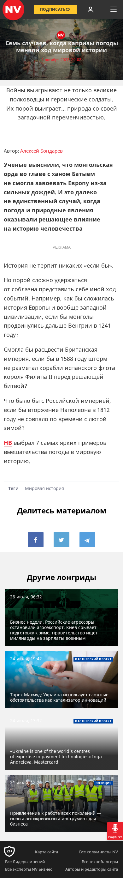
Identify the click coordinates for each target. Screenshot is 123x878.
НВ (8, 442)
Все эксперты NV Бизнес (28, 869)
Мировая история (44, 488)
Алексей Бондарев (41, 151)
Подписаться (55, 9)
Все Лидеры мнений (25, 861)
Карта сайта (46, 852)
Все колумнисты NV (98, 852)
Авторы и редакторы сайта (91, 869)
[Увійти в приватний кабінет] (90, 9)
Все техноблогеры (100, 861)
